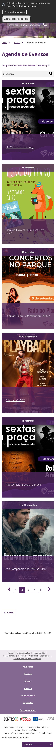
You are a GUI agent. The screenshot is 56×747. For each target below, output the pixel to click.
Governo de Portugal (13, 727)
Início (4, 42)
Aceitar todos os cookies (16, 18)
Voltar (10, 612)
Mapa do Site (39, 653)
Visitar (17, 42)
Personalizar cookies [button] (14, 12)
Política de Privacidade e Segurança (33, 656)
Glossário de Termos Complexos (27, 658)
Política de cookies (28, 6)
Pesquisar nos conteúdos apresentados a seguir (25, 65)
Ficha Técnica (9, 656)
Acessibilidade (45, 733)
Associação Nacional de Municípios (20, 733)
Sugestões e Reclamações (19, 653)
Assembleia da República (26, 730)
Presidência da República (37, 727)
